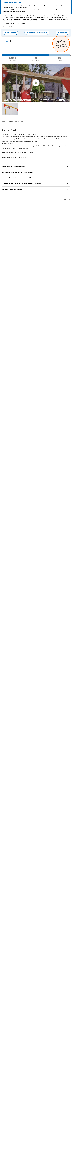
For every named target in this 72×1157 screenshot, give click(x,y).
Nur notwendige (10, 32)
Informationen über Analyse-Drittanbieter (13, 23)
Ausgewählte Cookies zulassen (37, 32)
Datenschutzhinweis (28, 100)
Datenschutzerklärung (19, 17)
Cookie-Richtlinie (62, 15)
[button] (10, 109)
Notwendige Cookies (9, 27)
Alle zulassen (62, 32)
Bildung (5, 41)
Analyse (21, 27)
